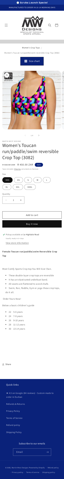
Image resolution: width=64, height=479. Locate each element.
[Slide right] (38, 135)
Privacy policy (17, 472)
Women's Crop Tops (31, 47)
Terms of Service (14, 418)
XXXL (29, 187)
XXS (7, 180)
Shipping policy (48, 472)
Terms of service (32, 472)
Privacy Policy (13, 411)
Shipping (17, 169)
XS (18, 180)
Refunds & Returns (15, 404)
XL (7, 187)
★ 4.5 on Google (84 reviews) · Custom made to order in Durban (30, 395)
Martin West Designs (20, 467)
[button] (6, 25)
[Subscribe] (47, 452)
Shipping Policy (14, 432)
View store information (17, 242)
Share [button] (8, 364)
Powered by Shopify (37, 467)
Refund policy (13, 425)
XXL (18, 187)
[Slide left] (25, 135)
